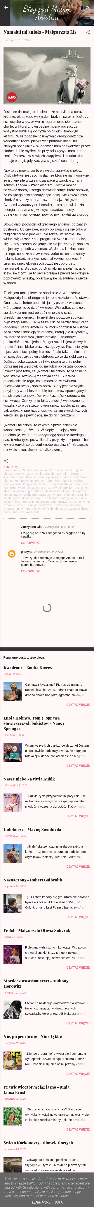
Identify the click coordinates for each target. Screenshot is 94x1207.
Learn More (41, 1202)
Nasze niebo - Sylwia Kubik (29, 779)
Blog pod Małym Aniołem (47, 13)
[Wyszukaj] (88, 9)
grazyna (26, 551)
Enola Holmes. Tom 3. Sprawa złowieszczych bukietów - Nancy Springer (33, 723)
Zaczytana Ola (31, 527)
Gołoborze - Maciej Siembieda (32, 829)
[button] (88, 33)
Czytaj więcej (78, 704)
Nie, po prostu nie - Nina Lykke (32, 1036)
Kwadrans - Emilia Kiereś (27, 667)
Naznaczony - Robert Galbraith (32, 880)
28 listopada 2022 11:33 (49, 551)
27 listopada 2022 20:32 (58, 527)
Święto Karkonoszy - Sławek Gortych (38, 1142)
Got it (59, 1202)
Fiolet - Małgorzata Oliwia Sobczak (36, 930)
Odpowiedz (30, 543)
